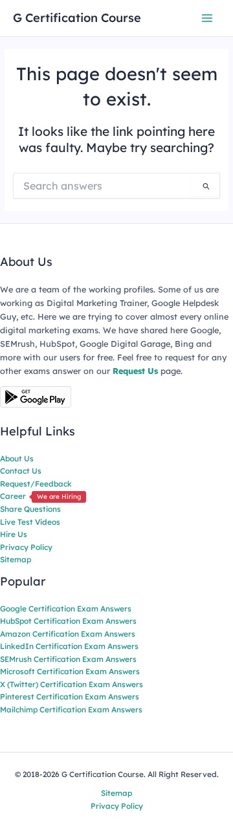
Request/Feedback (36, 483)
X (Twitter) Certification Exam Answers (71, 684)
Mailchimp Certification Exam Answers (71, 709)
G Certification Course (77, 17)
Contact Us (20, 471)
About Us (17, 458)
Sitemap (15, 559)
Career (40, 496)
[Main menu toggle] (207, 17)
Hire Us (13, 534)
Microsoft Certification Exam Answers (70, 671)
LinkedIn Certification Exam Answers (69, 646)
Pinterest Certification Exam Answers (69, 696)
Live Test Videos (30, 522)
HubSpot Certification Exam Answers (68, 621)
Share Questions (30, 509)
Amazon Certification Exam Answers (67, 634)
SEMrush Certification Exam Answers (68, 659)
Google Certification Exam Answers (65, 608)
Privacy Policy (26, 547)
